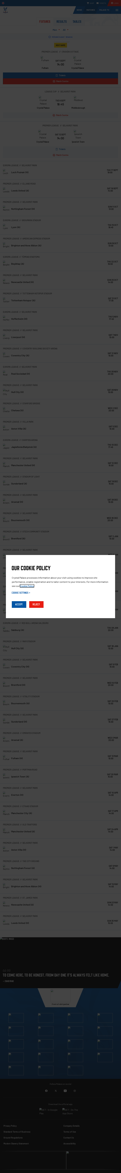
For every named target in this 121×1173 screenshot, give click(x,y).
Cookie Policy (27, 586)
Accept (19, 604)
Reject (36, 604)
